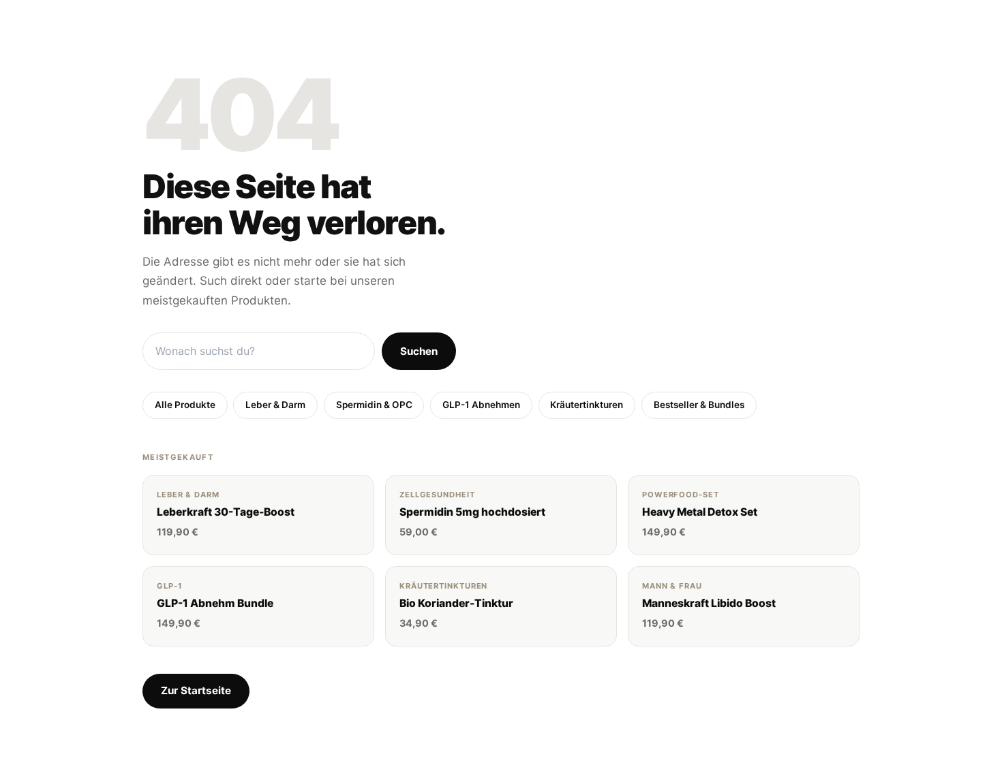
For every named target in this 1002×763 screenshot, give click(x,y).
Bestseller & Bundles (699, 404)
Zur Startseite (196, 690)
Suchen (419, 351)
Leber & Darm (275, 404)
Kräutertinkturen (586, 404)
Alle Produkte (185, 404)
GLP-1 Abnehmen (481, 404)
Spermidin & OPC (374, 404)
